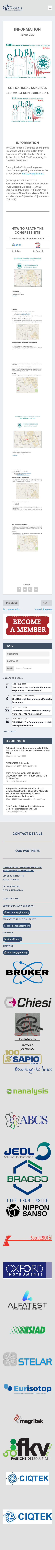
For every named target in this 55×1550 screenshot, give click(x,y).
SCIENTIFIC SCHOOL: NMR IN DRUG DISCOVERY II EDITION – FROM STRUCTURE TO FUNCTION (26, 775)
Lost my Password (23, 668)
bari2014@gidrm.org (33, 173)
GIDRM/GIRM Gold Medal (17, 763)
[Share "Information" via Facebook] (19, 589)
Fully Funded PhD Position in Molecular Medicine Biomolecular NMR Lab (25, 807)
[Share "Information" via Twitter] (25, 589)
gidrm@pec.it (14, 939)
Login (10, 668)
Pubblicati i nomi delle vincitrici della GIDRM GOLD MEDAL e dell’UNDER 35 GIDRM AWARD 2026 (28, 750)
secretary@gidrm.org (18, 912)
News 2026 (21, 756)
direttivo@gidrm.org (17, 952)
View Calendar (9, 731)
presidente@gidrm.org (18, 925)
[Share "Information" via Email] (36, 589)
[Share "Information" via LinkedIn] (30, 589)
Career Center (40, 799)
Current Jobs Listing (25, 799)
